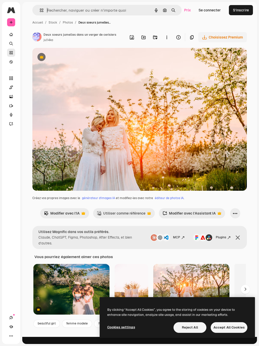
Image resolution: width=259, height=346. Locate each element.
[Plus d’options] (167, 37)
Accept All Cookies (229, 327)
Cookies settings (121, 327)
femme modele (77, 323)
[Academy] (11, 327)
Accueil (37, 23)
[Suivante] (245, 289)
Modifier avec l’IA (62, 214)
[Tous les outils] (11, 78)
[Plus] (11, 336)
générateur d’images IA (98, 198)
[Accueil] (11, 34)
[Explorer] (11, 62)
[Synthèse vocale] (11, 115)
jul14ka (48, 40)
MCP (176, 237)
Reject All (190, 327)
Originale (66, 57)
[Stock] (11, 53)
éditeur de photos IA (169, 198)
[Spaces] (11, 87)
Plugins (221, 237)
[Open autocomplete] (40, 10)
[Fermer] (238, 238)
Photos (68, 23)
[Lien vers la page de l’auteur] (36, 37)
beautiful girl (47, 323)
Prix (187, 10)
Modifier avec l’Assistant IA (189, 214)
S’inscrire (241, 10)
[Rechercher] (11, 44)
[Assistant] (11, 124)
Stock (53, 23)
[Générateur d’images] (11, 96)
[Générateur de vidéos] (11, 106)
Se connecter (210, 10)
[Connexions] (11, 318)
